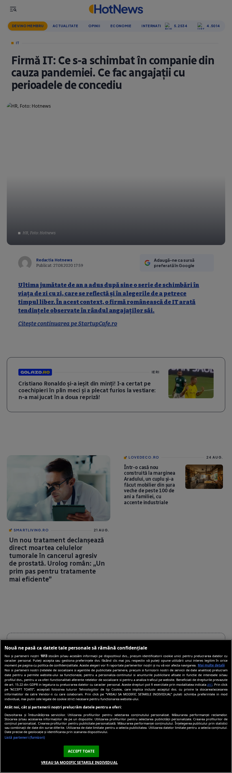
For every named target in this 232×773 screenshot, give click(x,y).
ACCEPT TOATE (81, 751)
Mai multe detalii (211, 665)
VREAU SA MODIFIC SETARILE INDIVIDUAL (79, 762)
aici (209, 684)
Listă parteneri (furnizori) (25, 737)
